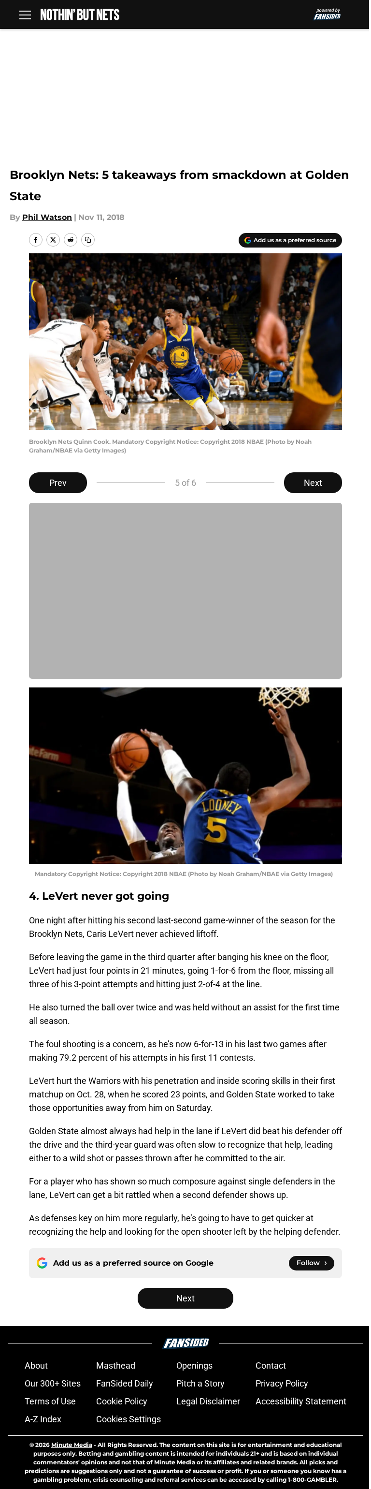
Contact (271, 1365)
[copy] (88, 240)
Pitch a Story (200, 1383)
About (36, 1365)
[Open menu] (25, 14)
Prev (58, 483)
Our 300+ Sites (53, 1383)
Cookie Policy (121, 1401)
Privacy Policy (282, 1383)
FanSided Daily (124, 1383)
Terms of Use (50, 1401)
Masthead (115, 1365)
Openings (194, 1365)
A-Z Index (43, 1419)
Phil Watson (47, 217)
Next (313, 483)
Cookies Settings (128, 1419)
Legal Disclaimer (208, 1401)
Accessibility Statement (301, 1401)
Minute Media (71, 1444)
